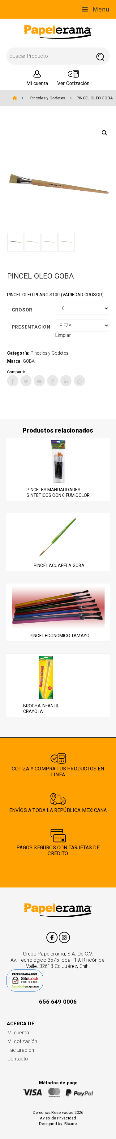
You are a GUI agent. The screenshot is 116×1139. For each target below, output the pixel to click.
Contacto (17, 1059)
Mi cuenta (18, 1033)
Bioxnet (71, 1123)
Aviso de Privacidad (58, 1118)
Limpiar (63, 335)
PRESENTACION (31, 327)
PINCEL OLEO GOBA (95, 98)
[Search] (100, 56)
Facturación (20, 1050)
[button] (104, 132)
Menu (101, 9)
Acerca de (20, 1024)
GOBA (29, 361)
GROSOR (22, 310)
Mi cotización (22, 1041)
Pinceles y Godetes (47, 98)
